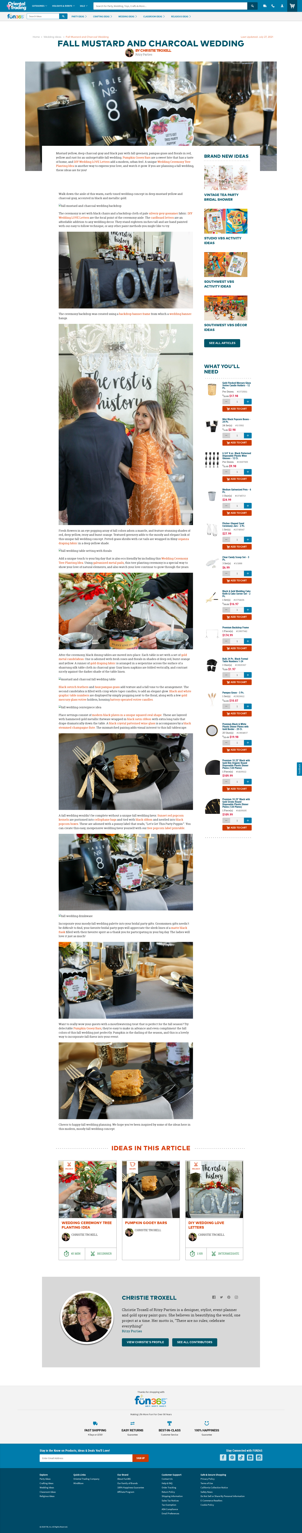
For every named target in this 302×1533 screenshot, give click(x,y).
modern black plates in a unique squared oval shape (127, 715)
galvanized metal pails (108, 563)
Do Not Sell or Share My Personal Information (223, 1496)
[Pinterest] (229, 1298)
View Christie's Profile (145, 1342)
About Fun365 (124, 1478)
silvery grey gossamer (163, 213)
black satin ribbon (139, 719)
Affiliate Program (125, 1491)
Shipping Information (172, 1496)
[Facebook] (214, 1298)
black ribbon (144, 820)
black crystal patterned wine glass (132, 723)
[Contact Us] (273, 6)
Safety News (207, 1491)
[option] (87, 1210)
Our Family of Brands (127, 1483)
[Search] (252, 6)
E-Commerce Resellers (211, 1500)
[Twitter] (221, 1298)
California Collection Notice (214, 1487)
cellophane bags (105, 820)
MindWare (78, 1483)
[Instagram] (236, 1298)
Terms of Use (207, 1483)
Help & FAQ (167, 1483)
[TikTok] (241, 1457)
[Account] (282, 6)
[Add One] (248, 401)
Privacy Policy (208, 1478)
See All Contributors (194, 1342)
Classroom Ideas (48, 1491)
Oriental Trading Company (86, 1478)
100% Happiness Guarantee (130, 1487)
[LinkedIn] (250, 1457)
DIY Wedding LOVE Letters (92, 162)
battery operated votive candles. (131, 700)
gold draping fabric (103, 663)
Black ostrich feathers (74, 687)
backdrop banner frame (134, 314)
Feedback (299, 769)
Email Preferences (170, 1513)
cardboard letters (162, 218)
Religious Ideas (47, 1496)
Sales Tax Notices (170, 1500)
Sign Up (140, 1458)
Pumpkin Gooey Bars (137, 157)
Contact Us (167, 1478)
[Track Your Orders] (265, 6)
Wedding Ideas (52, 37)
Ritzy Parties (143, 54)
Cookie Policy (207, 1504)
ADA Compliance (170, 1509)
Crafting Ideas (46, 1483)
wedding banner (180, 314)
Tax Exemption (169, 1504)
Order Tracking (169, 1487)
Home (36, 37)
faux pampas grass (107, 687)
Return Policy (168, 1491)
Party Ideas (45, 1478)
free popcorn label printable (166, 828)
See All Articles (222, 343)
